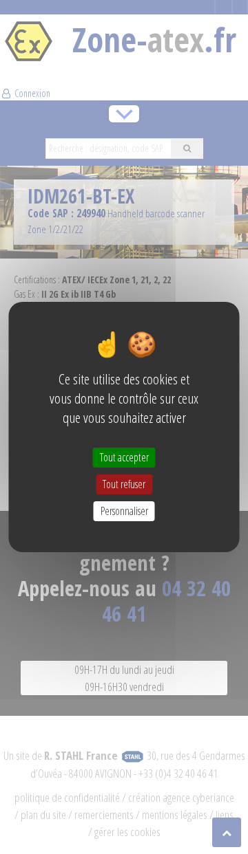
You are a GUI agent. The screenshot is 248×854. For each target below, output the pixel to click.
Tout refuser (124, 484)
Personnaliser (124, 510)
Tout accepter (124, 456)
